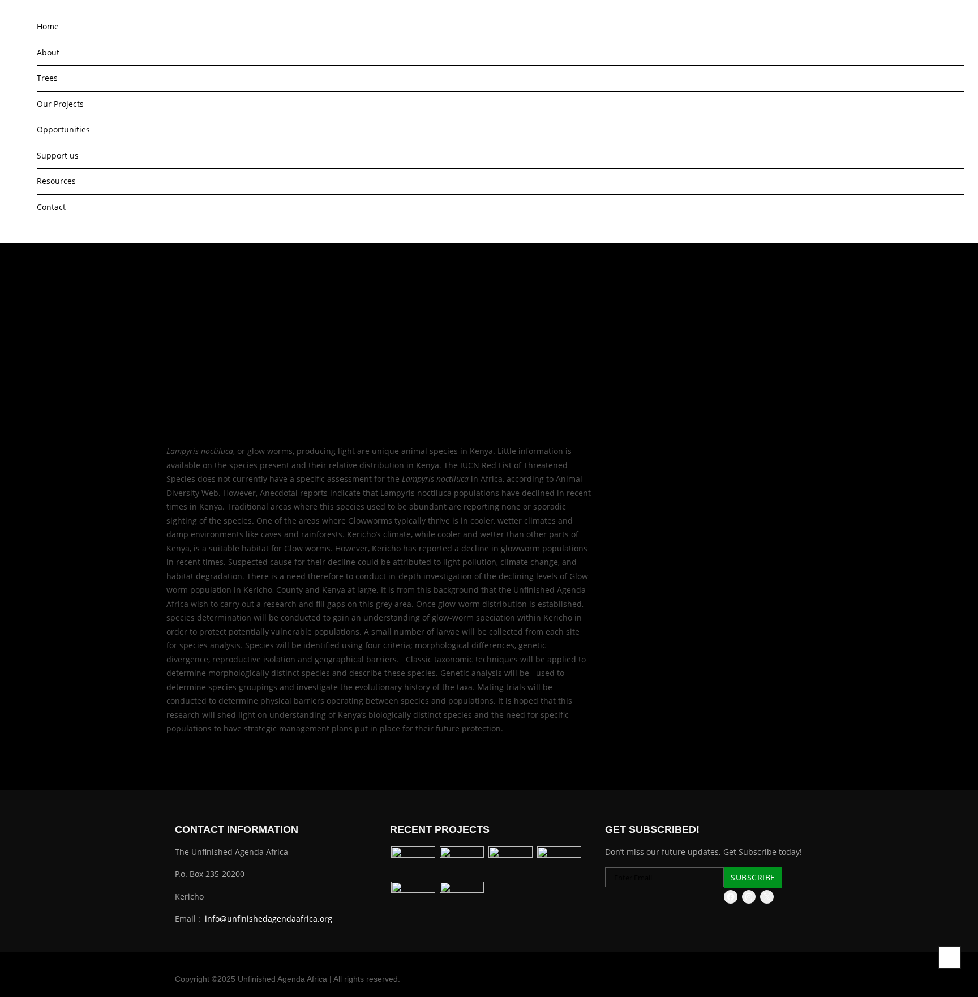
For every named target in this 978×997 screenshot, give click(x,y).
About (48, 52)
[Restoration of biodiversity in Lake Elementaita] (510, 863)
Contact (51, 207)
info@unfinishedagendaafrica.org (268, 918)
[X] (767, 897)
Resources (56, 181)
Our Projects (60, 104)
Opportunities (63, 129)
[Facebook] (730, 897)
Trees (47, 77)
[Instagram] (749, 897)
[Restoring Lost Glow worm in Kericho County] (559, 863)
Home (48, 26)
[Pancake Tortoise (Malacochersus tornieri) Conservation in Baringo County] (413, 898)
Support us (58, 155)
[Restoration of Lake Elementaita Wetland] (462, 898)
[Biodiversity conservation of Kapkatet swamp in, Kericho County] (462, 863)
